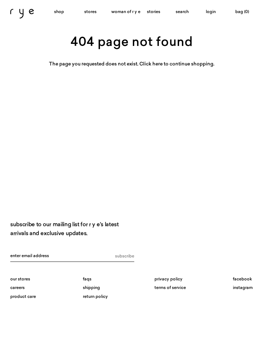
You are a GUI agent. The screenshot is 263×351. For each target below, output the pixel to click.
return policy (95, 297)
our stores (20, 279)
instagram (243, 288)
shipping (91, 288)
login (211, 12)
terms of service (170, 288)
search (182, 12)
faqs (87, 279)
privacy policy (168, 279)
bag (242, 12)
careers (17, 288)
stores (90, 12)
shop (59, 12)
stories (153, 12)
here (157, 64)
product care (23, 297)
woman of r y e (122, 12)
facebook (242, 279)
